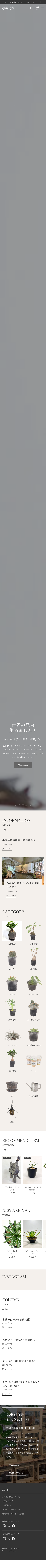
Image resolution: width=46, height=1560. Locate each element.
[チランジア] (12, 1033)
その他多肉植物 (34, 1045)
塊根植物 (34, 969)
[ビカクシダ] (34, 982)
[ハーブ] (34, 1058)
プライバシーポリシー (11, 1509)
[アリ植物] (34, 931)
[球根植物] (12, 1007)
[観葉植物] (12, 1058)
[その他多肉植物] (34, 1033)
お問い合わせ (7, 1501)
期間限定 (12, 943)
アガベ (12, 994)
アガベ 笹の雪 (11, 1251)
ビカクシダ (34, 994)
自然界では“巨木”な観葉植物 (18, 1340)
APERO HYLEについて (11, 1496)
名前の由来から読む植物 (16, 1319)
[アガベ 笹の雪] (11, 1234)
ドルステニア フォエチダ (32, 1187)
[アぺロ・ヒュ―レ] (8, 8)
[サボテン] (12, 957)
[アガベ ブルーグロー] (32, 1234)
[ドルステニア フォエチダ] (32, 1170)
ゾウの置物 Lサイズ (11, 1187)
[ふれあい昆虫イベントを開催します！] (23, 871)
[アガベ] (12, 982)
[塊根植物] (34, 957)
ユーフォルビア (34, 1019)
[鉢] (12, 1084)
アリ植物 (34, 943)
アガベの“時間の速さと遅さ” (18, 1361)
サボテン (12, 969)
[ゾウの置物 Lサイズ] (11, 1170)
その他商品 (34, 1096)
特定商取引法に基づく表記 (13, 1513)
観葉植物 (12, 1070)
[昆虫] (12, 1109)
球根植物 (12, 1019)
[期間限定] (12, 931)
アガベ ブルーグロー (32, 1251)
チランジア (12, 1045)
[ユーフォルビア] (34, 1007)
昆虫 (12, 1121)
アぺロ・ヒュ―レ (14, 1548)
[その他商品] (34, 1084)
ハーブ (34, 1070)
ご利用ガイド (7, 1505)
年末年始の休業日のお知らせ (19, 840)
